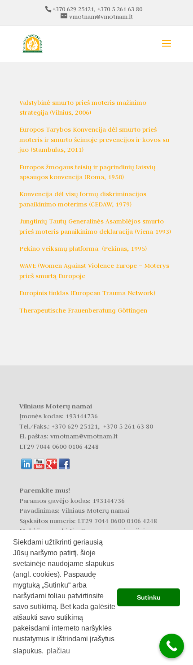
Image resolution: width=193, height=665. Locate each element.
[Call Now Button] (171, 646)
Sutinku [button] (149, 597)
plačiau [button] (58, 651)
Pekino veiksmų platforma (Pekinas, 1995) (83, 249)
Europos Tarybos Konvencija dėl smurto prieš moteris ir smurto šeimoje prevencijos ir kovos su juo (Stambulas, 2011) (94, 139)
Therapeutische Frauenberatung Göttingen (83, 310)
